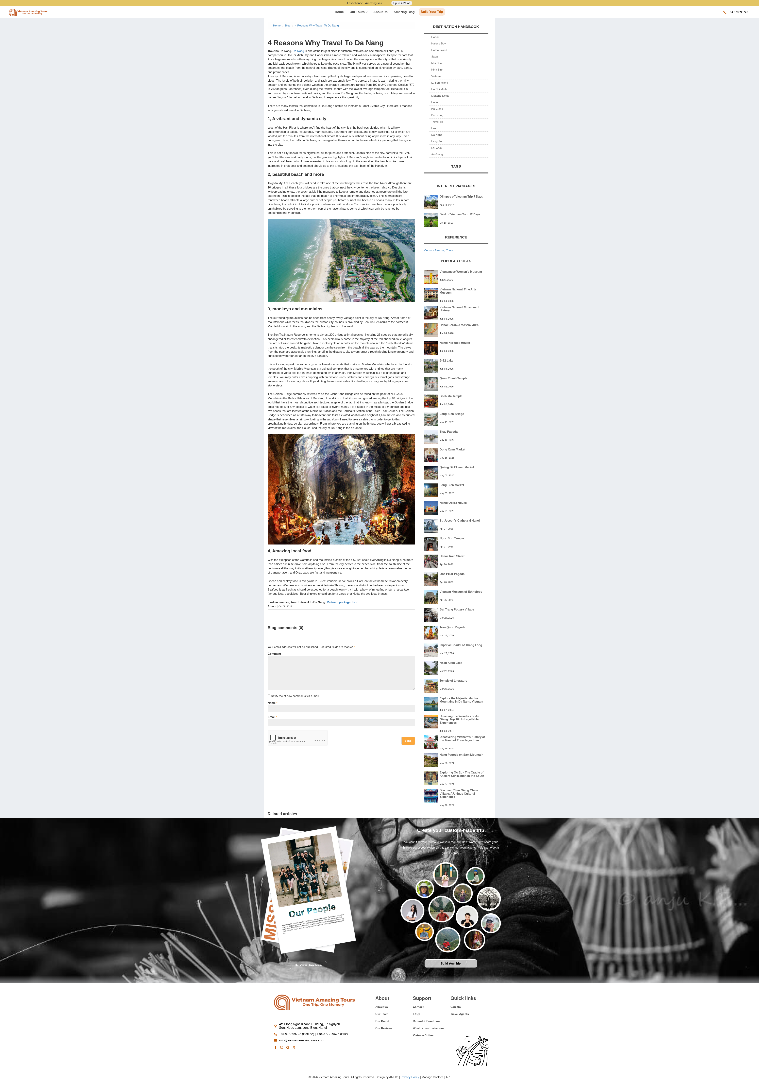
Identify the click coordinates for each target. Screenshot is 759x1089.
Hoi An (435, 102)
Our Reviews (383, 1028)
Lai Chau (437, 147)
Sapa (434, 56)
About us (380, 12)
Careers (455, 1006)
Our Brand (382, 1021)
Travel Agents (459, 1014)
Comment (274, 653)
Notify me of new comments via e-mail (295, 695)
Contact (418, 1006)
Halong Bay (438, 43)
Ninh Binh (437, 69)
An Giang (437, 154)
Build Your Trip (432, 11)
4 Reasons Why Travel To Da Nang (317, 25)
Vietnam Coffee (423, 1035)
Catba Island (439, 50)
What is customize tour (428, 1028)
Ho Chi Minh (439, 89)
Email (272, 717)
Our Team (381, 1014)
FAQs (416, 1014)
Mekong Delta (440, 95)
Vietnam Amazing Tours (438, 250)
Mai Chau (437, 63)
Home (339, 12)
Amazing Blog (404, 12)
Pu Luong (437, 115)
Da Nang (298, 51)
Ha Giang (437, 108)
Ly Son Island (439, 82)
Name (273, 703)
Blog (288, 25)
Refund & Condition (426, 1021)
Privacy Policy (410, 1077)
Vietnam (436, 76)
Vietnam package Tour (342, 602)
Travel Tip (437, 121)
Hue (433, 128)
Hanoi (435, 37)
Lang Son (437, 141)
